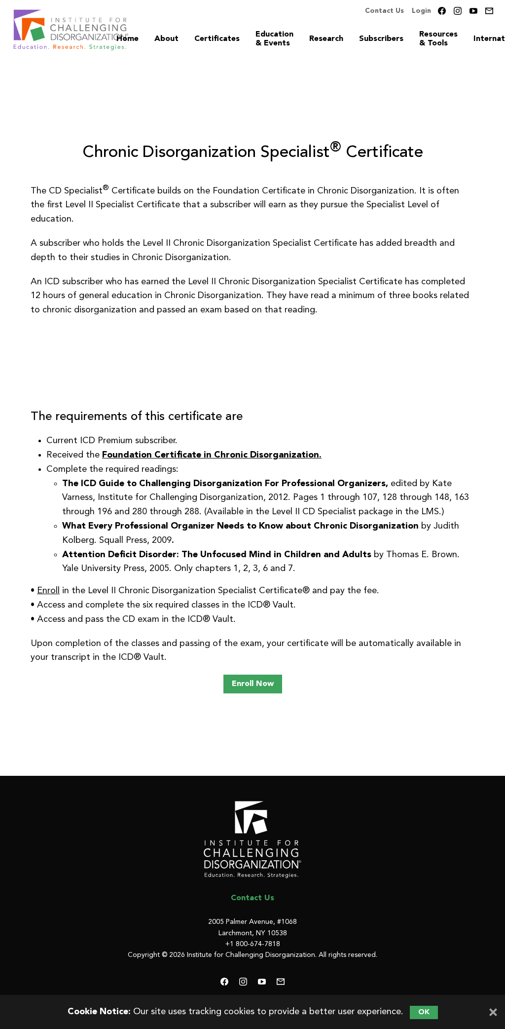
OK (424, 1012)
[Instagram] (458, 11)
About (166, 39)
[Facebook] (442, 11)
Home (127, 39)
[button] (252, 684)
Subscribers (381, 39)
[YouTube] (473, 11)
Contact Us (384, 10)
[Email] (489, 11)
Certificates (217, 39)
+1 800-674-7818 (252, 944)
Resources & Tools (438, 39)
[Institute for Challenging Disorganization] (252, 839)
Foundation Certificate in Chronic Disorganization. (212, 455)
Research (326, 39)
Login (421, 10)
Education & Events (274, 39)
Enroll (48, 590)
